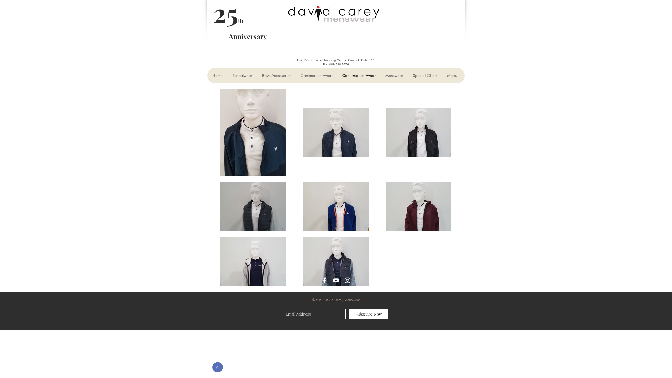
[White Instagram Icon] (347, 280)
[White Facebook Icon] (324, 280)
